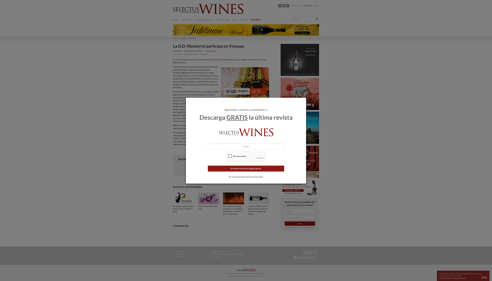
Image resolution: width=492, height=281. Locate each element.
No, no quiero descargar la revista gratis (246, 176)
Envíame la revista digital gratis (246, 168)
